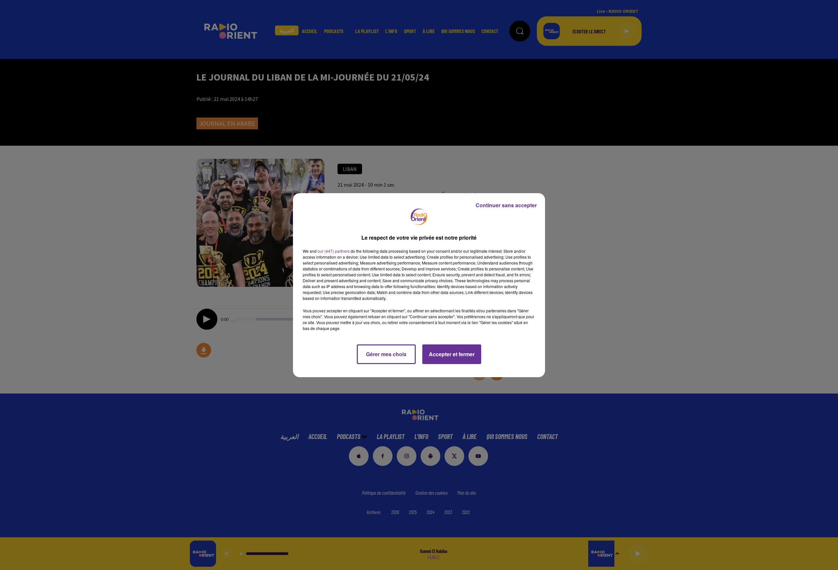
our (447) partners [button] (334, 251)
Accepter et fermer (452, 354)
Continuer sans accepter (506, 205)
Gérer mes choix (386, 354)
